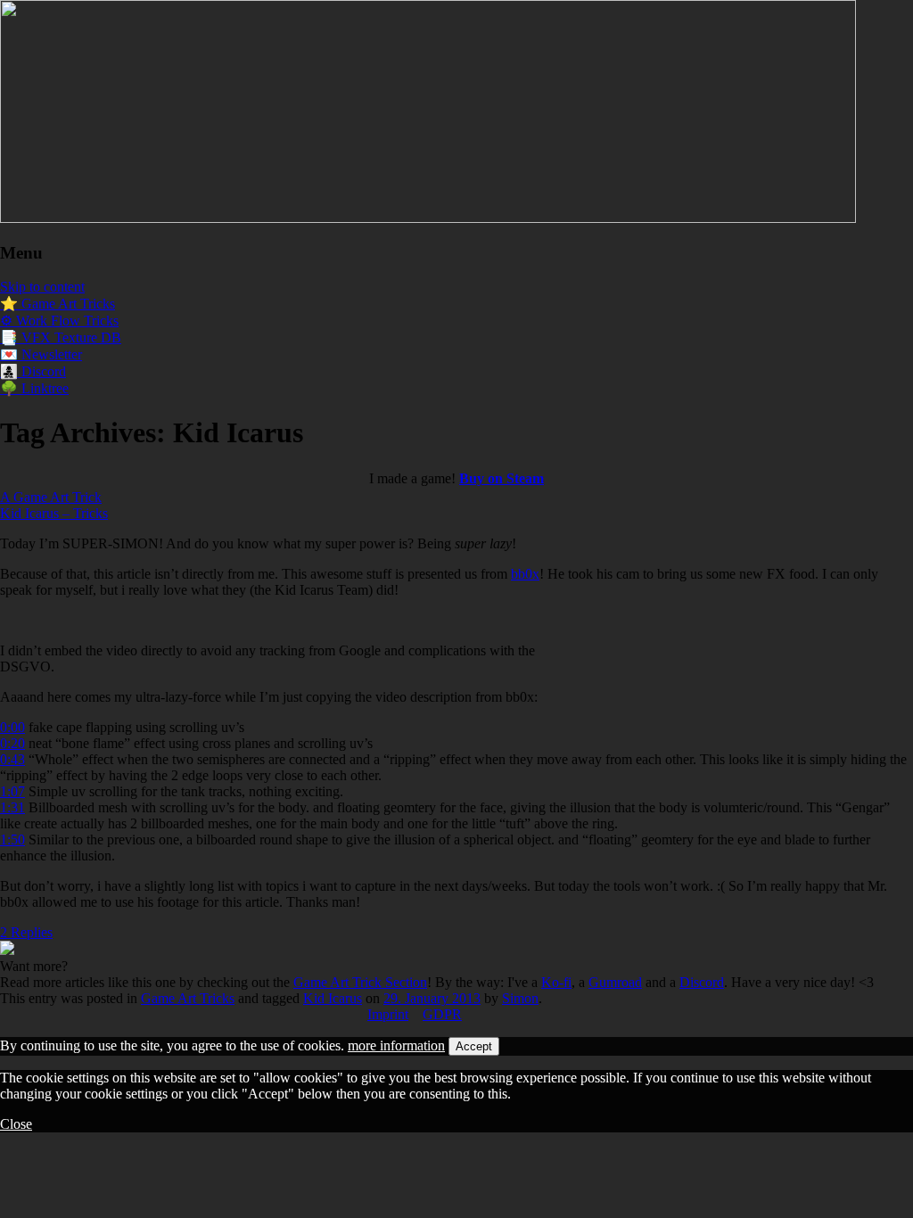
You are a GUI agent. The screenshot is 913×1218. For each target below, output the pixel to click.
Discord (701, 982)
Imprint (387, 1014)
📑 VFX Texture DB (60, 337)
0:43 (12, 759)
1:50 (12, 839)
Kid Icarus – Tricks (54, 513)
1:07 (12, 791)
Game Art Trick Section (360, 982)
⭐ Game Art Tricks (57, 303)
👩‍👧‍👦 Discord (33, 371)
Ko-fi (556, 982)
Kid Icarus (332, 998)
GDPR (442, 1014)
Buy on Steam (501, 478)
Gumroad (615, 982)
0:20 (12, 743)
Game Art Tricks (187, 998)
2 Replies (26, 932)
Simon (520, 998)
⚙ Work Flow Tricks (59, 320)
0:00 (12, 727)
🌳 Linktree (34, 388)
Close (16, 1124)
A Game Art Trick (51, 497)
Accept (474, 1046)
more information (396, 1045)
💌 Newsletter (41, 354)
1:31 (12, 807)
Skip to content (42, 286)
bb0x (525, 573)
